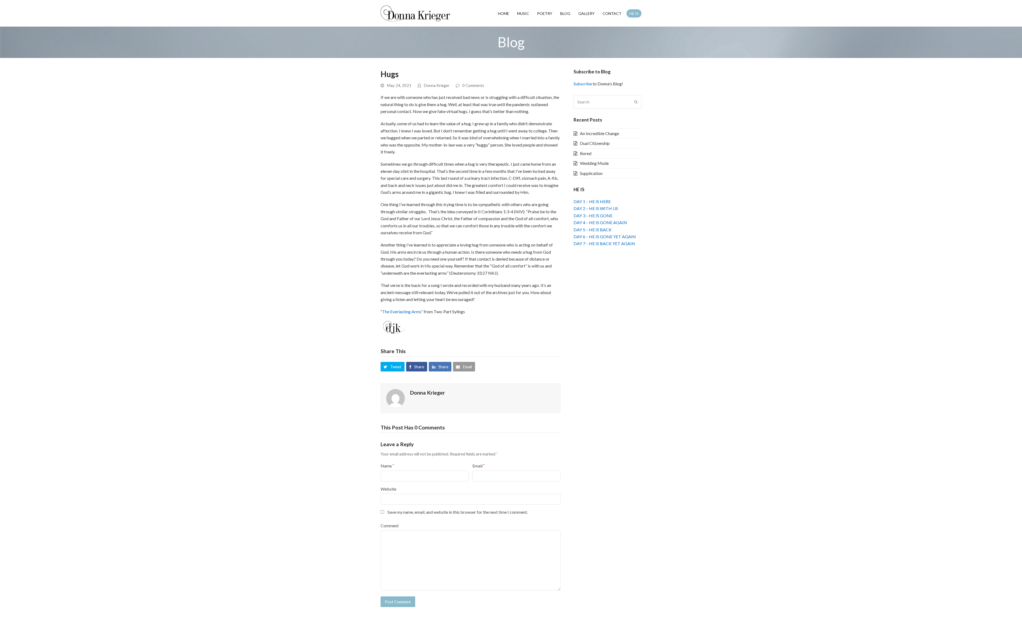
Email (478, 465)
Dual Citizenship (595, 143)
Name (387, 465)
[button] (393, 366)
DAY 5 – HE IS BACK (593, 229)
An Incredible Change (599, 133)
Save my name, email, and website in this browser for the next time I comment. (458, 512)
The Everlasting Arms (401, 311)
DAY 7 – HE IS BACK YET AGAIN (604, 243)
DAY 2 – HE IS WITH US (596, 208)
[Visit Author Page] (395, 397)
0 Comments (473, 85)
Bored (585, 153)
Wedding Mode (594, 163)
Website (388, 488)
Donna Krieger (437, 85)
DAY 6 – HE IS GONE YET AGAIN (605, 236)
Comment (390, 525)
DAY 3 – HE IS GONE (593, 215)
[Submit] (636, 101)
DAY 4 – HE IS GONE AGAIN (600, 222)
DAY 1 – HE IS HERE (592, 201)
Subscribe (583, 83)
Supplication (591, 173)
